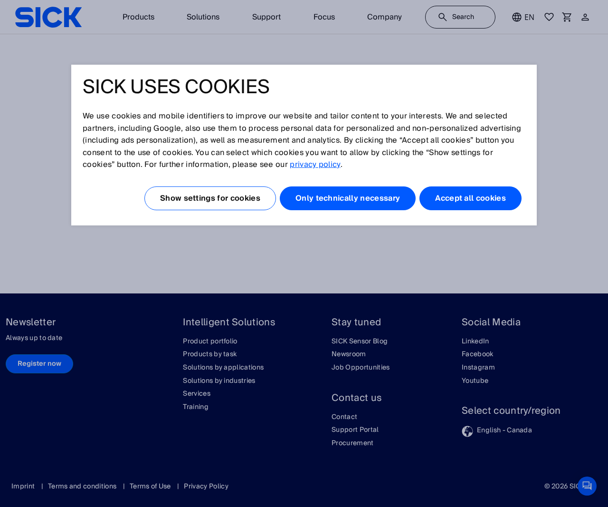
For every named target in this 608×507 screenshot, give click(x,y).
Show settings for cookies (210, 198)
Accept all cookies (470, 198)
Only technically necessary (347, 198)
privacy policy (315, 164)
